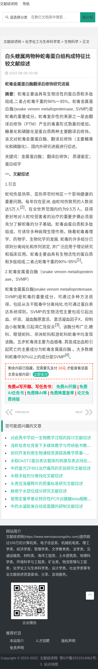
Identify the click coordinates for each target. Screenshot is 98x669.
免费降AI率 (37, 393)
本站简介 (17, 641)
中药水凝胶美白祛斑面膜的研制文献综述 (47, 506)
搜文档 (87, 17)
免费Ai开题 (66, 387)
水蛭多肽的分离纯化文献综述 (37, 476)
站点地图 (51, 664)
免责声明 (17, 648)
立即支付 (41, 374)
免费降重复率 (62, 393)
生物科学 (71, 42)
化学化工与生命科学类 (42, 42)
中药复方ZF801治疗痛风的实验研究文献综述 (51, 468)
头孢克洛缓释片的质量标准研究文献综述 (47, 483)
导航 (26, 4)
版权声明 (68, 641)
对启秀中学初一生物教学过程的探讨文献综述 (51, 438)
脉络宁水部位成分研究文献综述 (39, 491)
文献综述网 (12, 42)
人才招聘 (42, 641)
